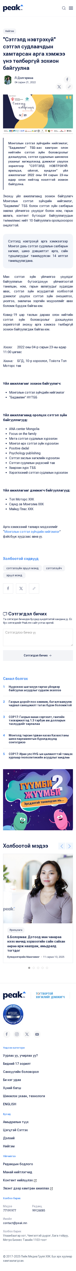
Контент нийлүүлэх (18, 1180)
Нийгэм (9, 31)
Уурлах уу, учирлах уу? (20, 1056)
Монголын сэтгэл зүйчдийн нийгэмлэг (32, 532)
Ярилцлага (16, 930)
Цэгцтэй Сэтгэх (15, 1130)
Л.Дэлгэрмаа (24, 78)
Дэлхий (9, 1138)
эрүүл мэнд (14, 575)
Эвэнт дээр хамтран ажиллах (26, 1188)
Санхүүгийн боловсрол (21, 1072)
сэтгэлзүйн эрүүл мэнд (22, 568)
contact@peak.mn (15, 1223)
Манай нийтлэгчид (17, 1172)
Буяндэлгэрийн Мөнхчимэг (23, 956)
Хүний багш (12, 1088)
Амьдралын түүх (16, 1122)
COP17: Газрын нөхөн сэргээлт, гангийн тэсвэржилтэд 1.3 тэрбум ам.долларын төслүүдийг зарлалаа (37, 720)
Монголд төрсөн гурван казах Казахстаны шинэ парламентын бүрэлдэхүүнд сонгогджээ (39, 739)
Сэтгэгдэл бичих (36, 655)
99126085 (38, 1210)
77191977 (9, 1210)
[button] (64, 8)
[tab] (29, 968)
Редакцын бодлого (18, 1164)
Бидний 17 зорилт (17, 1064)
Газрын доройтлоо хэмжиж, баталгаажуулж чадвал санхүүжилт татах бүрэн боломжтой (40, 703)
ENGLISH (9, 1104)
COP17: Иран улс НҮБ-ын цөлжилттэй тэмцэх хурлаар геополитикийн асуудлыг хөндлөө (41, 755)
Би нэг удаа (12, 1080)
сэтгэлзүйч (54, 568)
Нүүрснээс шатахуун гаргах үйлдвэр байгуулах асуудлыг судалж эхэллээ (35, 688)
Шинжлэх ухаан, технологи (24, 1096)
